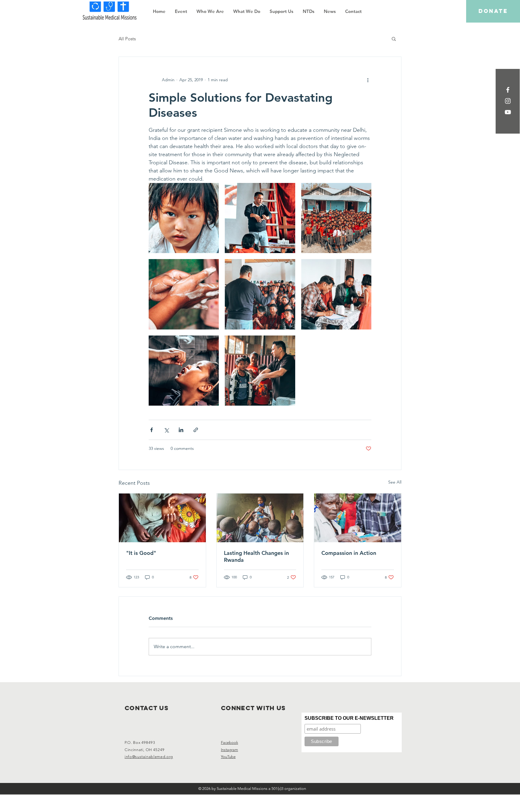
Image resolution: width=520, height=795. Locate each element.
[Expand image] (184, 218)
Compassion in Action (348, 552)
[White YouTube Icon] (508, 112)
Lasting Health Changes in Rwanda (256, 556)
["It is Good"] (162, 517)
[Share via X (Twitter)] (166, 430)
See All (394, 482)
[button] (210, 11)
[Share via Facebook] (151, 430)
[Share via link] (196, 430)
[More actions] (367, 79)
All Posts (127, 39)
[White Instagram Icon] (508, 101)
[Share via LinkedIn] (181, 430)
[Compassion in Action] (357, 517)
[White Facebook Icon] (508, 90)
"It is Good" (141, 552)
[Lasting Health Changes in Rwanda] (260, 517)
